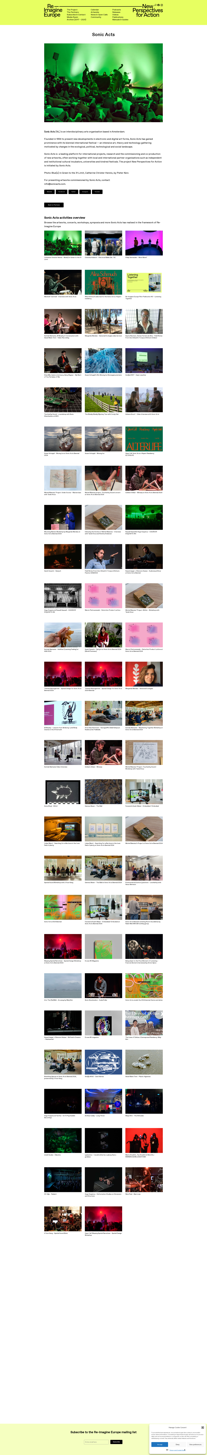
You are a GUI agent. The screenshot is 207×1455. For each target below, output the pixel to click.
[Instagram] (161, 5)
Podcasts (116, 10)
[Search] (155, 5)
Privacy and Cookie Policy (178, 1450)
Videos (115, 15)
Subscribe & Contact (76, 15)
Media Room (72, 17)
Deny (178, 1444)
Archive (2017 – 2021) (76, 20)
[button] (203, 1427)
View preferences (195, 1444)
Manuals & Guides (120, 20)
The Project (72, 10)
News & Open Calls (99, 15)
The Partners (73, 12)
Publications (117, 17)
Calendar (95, 10)
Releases (116, 12)
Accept (159, 1444)
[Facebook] (158, 5)
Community (96, 17)
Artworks (95, 12)
